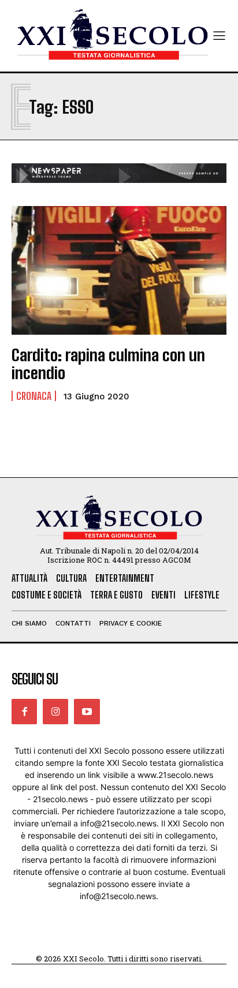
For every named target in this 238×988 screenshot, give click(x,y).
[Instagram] (55, 711)
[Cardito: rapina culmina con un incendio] (119, 270)
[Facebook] (24, 711)
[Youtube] (86, 711)
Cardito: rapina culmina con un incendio (108, 364)
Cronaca (33, 396)
